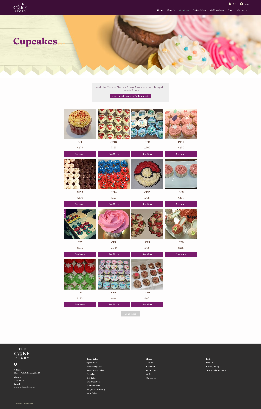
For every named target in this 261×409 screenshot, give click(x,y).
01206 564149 (19, 380)
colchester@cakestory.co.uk (24, 387)
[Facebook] (15, 364)
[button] (230, 3)
